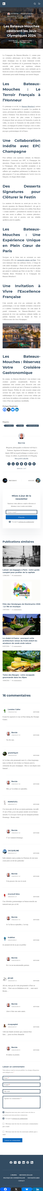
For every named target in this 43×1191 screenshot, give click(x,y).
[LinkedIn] (23, 1162)
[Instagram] (19, 1162)
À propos (13, 1175)
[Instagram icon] (25, 463)
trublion (11, 937)
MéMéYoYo (12, 802)
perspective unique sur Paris (26, 260)
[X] (9, 409)
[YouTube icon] (34, 463)
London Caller (14, 709)
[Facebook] (4, 409)
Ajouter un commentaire (12, 1098)
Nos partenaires (34, 1178)
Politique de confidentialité (14, 1178)
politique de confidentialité (26, 522)
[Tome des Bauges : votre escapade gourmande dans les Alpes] (21, 661)
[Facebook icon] (9, 463)
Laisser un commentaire (12, 1140)
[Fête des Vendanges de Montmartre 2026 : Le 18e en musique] (21, 590)
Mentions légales (25, 1175)
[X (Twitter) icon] (21, 463)
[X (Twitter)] (15, 1162)
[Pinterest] (27, 1162)
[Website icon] (17, 463)
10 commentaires (17, 575)
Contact (21, 1181)
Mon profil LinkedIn (21, 458)
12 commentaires (17, 610)
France (31, 16)
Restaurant (33, 426)
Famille (9, 426)
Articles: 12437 (21, 468)
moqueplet (13, 1024)
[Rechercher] (35, 4)
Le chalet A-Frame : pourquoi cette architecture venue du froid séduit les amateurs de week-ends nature (20, 640)
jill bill (10, 978)
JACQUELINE (13, 851)
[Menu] (39, 4)
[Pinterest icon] (29, 463)
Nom (6, 1078)
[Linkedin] (17, 409)
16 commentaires (21, 18)
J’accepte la (23, 522)
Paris (20, 426)
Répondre (36, 712)
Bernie (14, 733)
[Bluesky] (13, 409)
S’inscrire (21, 517)
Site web (7, 1091)
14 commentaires (17, 680)
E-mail (7, 1084)
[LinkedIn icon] (13, 463)
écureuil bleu (14, 894)
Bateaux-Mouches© (28, 106)
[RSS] (32, 1162)
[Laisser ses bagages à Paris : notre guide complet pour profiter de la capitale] (21, 556)
